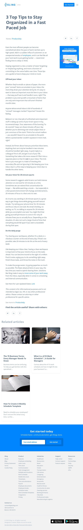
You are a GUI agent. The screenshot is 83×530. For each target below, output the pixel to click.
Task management (24, 470)
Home (8, 39)
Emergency (40, 479)
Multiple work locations (25, 472)
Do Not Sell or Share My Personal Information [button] (18, 525)
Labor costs (21, 463)
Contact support (60, 461)
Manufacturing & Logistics (45, 499)
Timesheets (21, 479)
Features (21, 459)
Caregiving (40, 474)
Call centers (40, 472)
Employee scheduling (24, 461)
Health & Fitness (42, 486)
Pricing (20, 497)
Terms (6, 465)
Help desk (40, 495)
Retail (38, 463)
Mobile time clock (23, 477)
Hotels (39, 468)
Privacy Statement (10, 463)
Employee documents (25, 486)
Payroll (20, 484)
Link (33, 284)
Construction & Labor (43, 488)
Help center (58, 459)
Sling (13, 4)
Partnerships (72, 461)
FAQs (69, 463)
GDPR (70, 468)
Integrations (22, 495)
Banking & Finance (42, 493)
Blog (6, 461)
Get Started (69, 5)
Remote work (41, 484)
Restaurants (40, 461)
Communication (23, 468)
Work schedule (22, 474)
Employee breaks (23, 488)
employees (27, 55)
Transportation (41, 470)
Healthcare (40, 459)
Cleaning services (42, 490)
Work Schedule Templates (26, 493)
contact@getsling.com (11, 505)
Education (40, 465)
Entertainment (41, 477)
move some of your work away (36, 273)
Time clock (21, 465)
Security (70, 465)
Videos (70, 459)
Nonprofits (40, 481)
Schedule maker (23, 490)
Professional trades (42, 497)
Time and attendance (24, 481)
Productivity (16, 39)
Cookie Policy (9, 468)
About (6, 459)
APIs (69, 470)
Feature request (60, 463)
